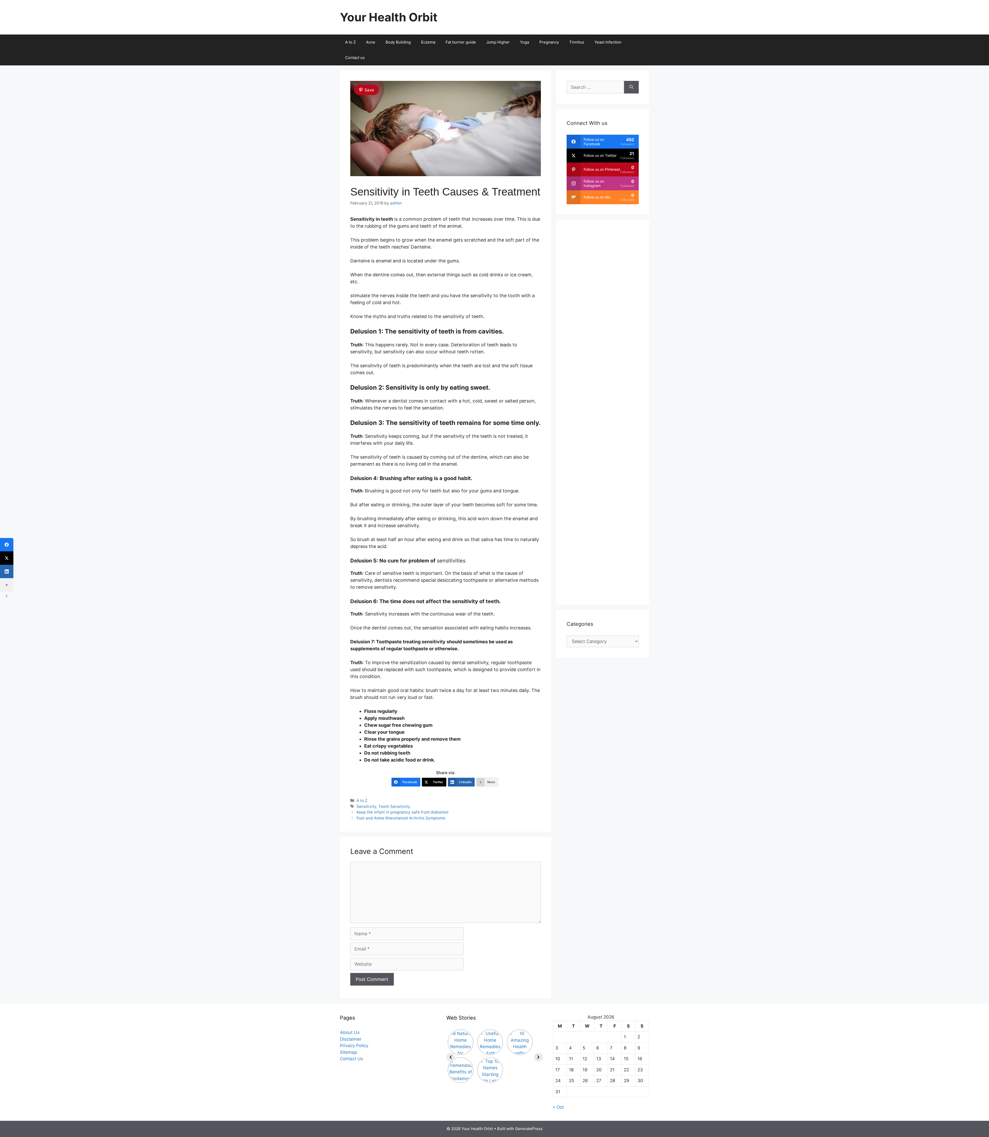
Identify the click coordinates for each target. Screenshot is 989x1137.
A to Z (350, 42)
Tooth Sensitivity (394, 806)
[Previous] (450, 1057)
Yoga (524, 42)
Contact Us (351, 1058)
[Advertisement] (603, 412)
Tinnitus (576, 42)
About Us (350, 1032)
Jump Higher (498, 42)
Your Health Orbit (388, 17)
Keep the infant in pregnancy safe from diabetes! (402, 812)
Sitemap (348, 1052)
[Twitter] (6, 558)
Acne (370, 42)
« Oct (558, 1107)
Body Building (398, 42)
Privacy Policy (354, 1045)
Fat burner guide (461, 42)
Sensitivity (366, 806)
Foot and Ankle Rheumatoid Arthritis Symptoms (400, 818)
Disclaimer (350, 1039)
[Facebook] (6, 544)
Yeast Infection (607, 42)
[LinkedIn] (6, 571)
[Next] (538, 1057)
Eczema (428, 42)
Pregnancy (549, 42)
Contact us (355, 57)
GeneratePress (529, 1128)
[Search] (631, 87)
